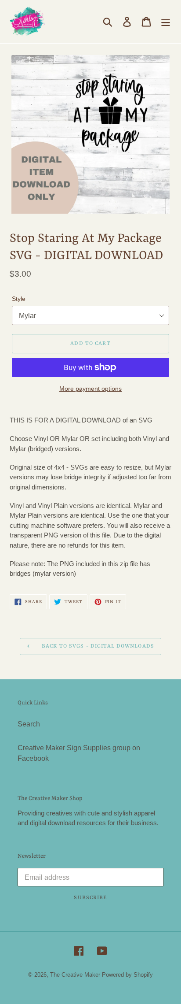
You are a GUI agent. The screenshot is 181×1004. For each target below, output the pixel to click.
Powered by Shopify (127, 974)
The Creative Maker (75, 974)
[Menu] (165, 21)
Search (29, 724)
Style (18, 298)
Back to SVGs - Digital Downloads (97, 646)
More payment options (90, 388)
